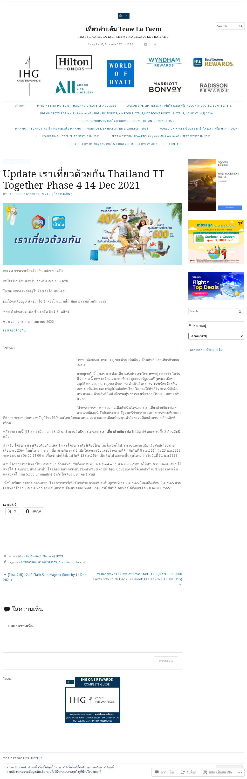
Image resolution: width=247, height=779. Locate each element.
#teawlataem (65, 562)
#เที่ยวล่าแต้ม (28, 562)
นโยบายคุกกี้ (93, 771)
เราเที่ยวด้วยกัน (14, 330)
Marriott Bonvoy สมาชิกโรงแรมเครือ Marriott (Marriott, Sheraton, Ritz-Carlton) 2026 (81, 128)
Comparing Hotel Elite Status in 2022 (71, 136)
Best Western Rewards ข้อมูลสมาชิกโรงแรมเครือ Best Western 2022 (161, 136)
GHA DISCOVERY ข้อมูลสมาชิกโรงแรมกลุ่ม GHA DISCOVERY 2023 (114, 144)
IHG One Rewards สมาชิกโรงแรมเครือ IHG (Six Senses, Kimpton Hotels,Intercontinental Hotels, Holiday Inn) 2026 (126, 113)
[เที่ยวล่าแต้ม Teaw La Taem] (123, 76)
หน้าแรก (20, 105)
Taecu (12, 194)
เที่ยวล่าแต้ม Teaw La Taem (123, 29)
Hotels (36, 758)
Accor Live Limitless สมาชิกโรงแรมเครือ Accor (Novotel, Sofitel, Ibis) (180, 105)
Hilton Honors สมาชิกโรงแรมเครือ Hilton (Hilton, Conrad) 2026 (126, 121)
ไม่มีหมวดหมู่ (47, 556)
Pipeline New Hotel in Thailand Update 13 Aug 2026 (76, 105)
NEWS (59, 556)
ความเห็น (166, 661)
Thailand (79, 562)
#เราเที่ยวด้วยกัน (16, 161)
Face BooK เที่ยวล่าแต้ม (205, 350)
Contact (175, 144)
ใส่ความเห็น (62, 194)
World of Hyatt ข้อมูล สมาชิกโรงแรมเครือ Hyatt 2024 (199, 128)
